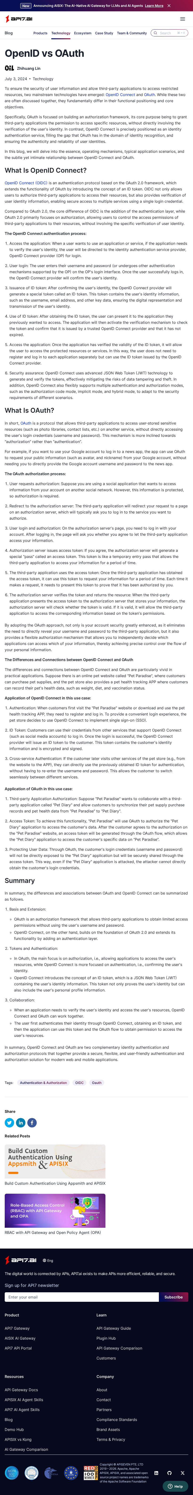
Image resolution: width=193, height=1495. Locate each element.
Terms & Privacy (110, 1439)
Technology (60, 33)
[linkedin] (20, 1122)
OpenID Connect (120, 94)
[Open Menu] (182, 19)
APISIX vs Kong (18, 1439)
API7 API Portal (18, 1348)
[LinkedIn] (156, 1473)
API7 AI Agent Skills (22, 1409)
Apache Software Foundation (127, 1481)
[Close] (169, 5)
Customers (106, 1358)
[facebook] (32, 1122)
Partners (104, 1409)
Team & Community (132, 33)
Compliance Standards (116, 1419)
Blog (9, 33)
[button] (48, 1260)
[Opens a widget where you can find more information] (175, 1487)
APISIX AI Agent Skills (24, 1399)
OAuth (149, 94)
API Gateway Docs (21, 1389)
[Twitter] (182, 1473)
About (101, 1389)
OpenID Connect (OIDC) (26, 182)
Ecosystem (82, 33)
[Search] (155, 33)
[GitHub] (169, 1473)
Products (40, 33)
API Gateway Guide (113, 1328)
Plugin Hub (106, 1338)
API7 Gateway (17, 1328)
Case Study (104, 33)
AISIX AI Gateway (20, 1338)
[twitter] (9, 1122)
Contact (103, 1399)
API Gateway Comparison (119, 1348)
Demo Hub (14, 1429)
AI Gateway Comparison (26, 1449)
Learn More (154, 6)
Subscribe (174, 1297)
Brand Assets (108, 1429)
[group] (43, 1083)
